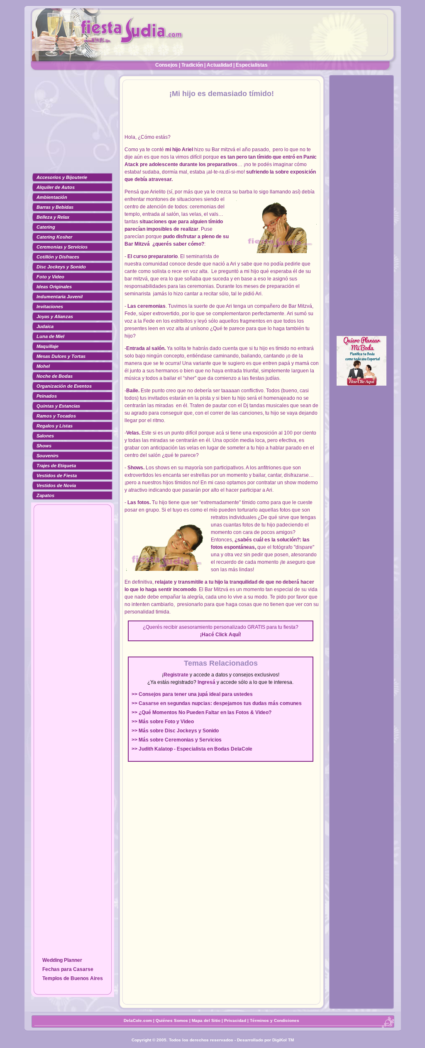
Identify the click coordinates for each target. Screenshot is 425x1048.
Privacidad (235, 1020)
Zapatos (45, 495)
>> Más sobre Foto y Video (163, 721)
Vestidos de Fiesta (57, 475)
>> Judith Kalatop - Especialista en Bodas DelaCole (192, 749)
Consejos (166, 65)
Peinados (47, 396)
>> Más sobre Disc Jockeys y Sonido (175, 731)
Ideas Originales (54, 286)
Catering (46, 227)
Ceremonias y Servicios (62, 246)
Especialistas (252, 65)
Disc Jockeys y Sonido (61, 266)
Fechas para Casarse (67, 969)
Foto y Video (50, 276)
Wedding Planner (62, 960)
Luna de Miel (50, 336)
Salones (45, 435)
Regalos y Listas (55, 425)
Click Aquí (227, 634)
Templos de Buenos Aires (72, 978)
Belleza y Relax (53, 217)
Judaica (45, 326)
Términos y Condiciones (274, 1020)
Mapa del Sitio (206, 1020)
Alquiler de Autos (56, 187)
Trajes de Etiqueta (56, 465)
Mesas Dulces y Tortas (61, 356)
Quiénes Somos (172, 1020)
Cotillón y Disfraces (58, 256)
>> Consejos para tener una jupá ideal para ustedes (192, 694)
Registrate (176, 675)
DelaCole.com (138, 1020)
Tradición (192, 65)
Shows (44, 445)
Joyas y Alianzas (55, 316)
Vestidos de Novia (56, 485)
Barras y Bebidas (55, 207)
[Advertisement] (72, 126)
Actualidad (219, 65)
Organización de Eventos (64, 386)
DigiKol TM (283, 1040)
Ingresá (206, 682)
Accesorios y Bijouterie (62, 177)
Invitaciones (50, 306)
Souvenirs (48, 455)
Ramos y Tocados (56, 415)
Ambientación (52, 197)
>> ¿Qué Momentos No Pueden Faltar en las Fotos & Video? (201, 712)
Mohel (43, 366)
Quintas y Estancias (58, 405)
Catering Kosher (54, 236)
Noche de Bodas (55, 376)
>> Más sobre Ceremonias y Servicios (177, 740)
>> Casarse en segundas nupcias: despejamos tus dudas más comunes (217, 703)
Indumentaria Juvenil (60, 296)
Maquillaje (48, 346)
